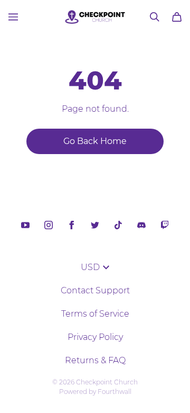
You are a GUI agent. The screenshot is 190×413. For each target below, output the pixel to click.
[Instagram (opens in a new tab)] (48, 225)
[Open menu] (13, 17)
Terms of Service (95, 314)
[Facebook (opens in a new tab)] (71, 225)
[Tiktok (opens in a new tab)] (118, 225)
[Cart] (177, 17)
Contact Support (95, 290)
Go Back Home (95, 141)
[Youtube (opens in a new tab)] (25, 225)
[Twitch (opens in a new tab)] (164, 225)
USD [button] (90, 267)
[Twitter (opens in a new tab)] (95, 225)
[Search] (154, 17)
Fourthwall (114, 392)
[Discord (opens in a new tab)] (141, 225)
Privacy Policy (95, 337)
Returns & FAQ (95, 360)
